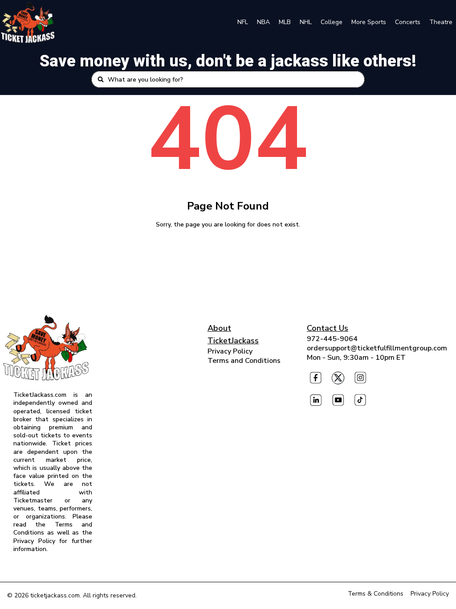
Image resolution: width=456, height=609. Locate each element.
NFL (242, 22)
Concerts (407, 22)
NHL (306, 22)
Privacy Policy (230, 351)
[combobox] (233, 79)
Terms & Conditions (375, 593)
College (331, 22)
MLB (285, 22)
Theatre (440, 22)
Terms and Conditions (244, 361)
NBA (263, 22)
